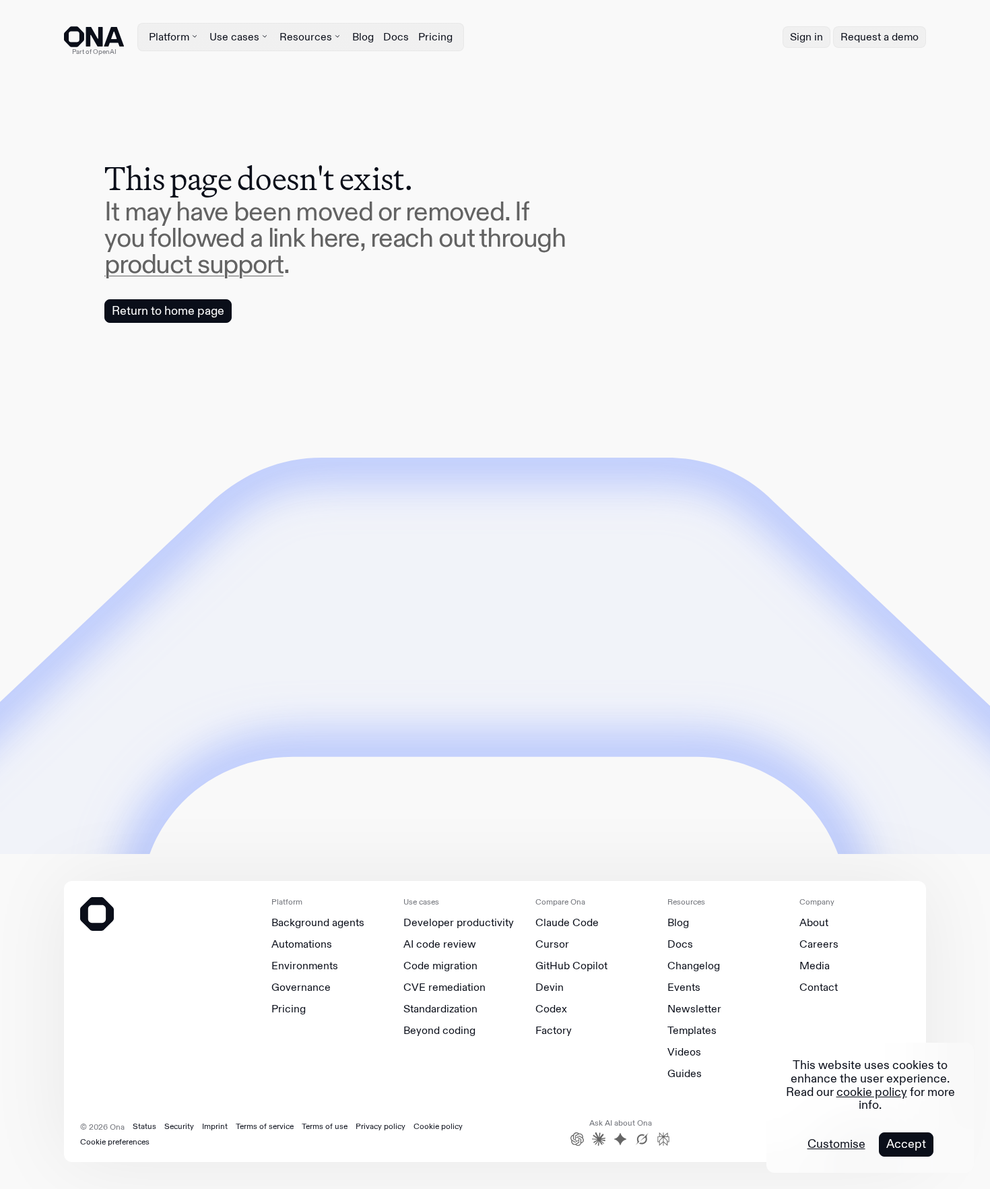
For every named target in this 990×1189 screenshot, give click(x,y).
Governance (301, 987)
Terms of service (265, 1126)
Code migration (440, 966)
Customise (836, 1144)
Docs (396, 36)
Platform (169, 36)
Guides (684, 1073)
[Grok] (642, 1139)
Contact (818, 987)
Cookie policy (438, 1126)
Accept (906, 1143)
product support (194, 263)
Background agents (317, 922)
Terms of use (325, 1126)
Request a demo (879, 36)
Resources (305, 36)
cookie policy (871, 1092)
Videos (684, 1052)
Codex (551, 1009)
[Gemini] (620, 1139)
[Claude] (598, 1139)
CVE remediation (444, 987)
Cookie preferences (115, 1142)
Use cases (234, 36)
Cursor (552, 944)
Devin (549, 987)
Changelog (693, 966)
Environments (304, 966)
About (813, 922)
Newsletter (694, 1009)
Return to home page (168, 310)
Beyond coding (439, 1030)
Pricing (435, 36)
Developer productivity (458, 922)
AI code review (439, 944)
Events (683, 987)
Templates (692, 1030)
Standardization (440, 1009)
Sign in (806, 36)
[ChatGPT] (577, 1139)
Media (814, 966)
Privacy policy (380, 1126)
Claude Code (567, 922)
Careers (818, 944)
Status (144, 1126)
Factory (553, 1030)
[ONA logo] (94, 36)
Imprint (215, 1126)
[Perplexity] (663, 1139)
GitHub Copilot (571, 966)
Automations (301, 944)
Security (179, 1126)
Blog (363, 36)
